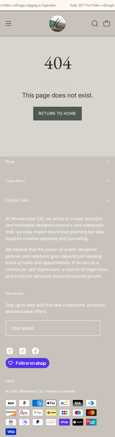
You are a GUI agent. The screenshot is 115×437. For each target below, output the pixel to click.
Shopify (69, 391)
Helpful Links (17, 200)
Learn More (15, 180)
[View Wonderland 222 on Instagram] (10, 351)
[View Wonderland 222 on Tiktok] (22, 351)
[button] (94, 23)
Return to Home (57, 113)
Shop (10, 161)
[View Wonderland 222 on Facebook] (35, 351)
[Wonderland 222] (57, 23)
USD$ (10, 381)
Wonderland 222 (31, 391)
